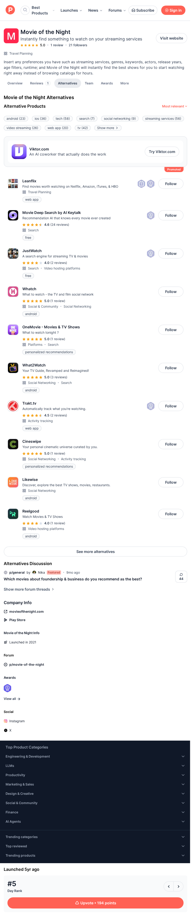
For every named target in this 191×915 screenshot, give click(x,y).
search (87, 118)
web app (58, 128)
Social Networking (77, 306)
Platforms (35, 344)
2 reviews (58, 263)
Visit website (171, 38)
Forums (115, 10)
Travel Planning (21, 53)
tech (63, 118)
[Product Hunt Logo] (10, 10)
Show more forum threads (27, 589)
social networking (120, 118)
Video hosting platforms (62, 268)
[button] (125, 83)
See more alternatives (95, 551)
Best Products (40, 10)
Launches (69, 10)
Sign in (176, 10)
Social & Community (43, 306)
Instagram (17, 721)
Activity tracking (40, 421)
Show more (105, 128)
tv (83, 128)
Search (33, 230)
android (16, 118)
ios (40, 118)
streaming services (163, 118)
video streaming (22, 128)
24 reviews (59, 224)
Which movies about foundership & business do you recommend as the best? (73, 579)
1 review (57, 45)
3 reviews (58, 377)
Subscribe (145, 10)
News (93, 10)
